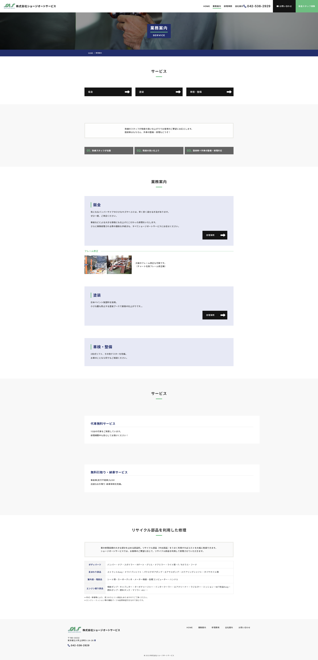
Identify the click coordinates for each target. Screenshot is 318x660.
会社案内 (239, 6)
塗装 (141, 92)
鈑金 (90, 92)
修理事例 (228, 6)
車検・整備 (196, 92)
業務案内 (217, 6)
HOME (206, 6)
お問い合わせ (285, 6)
